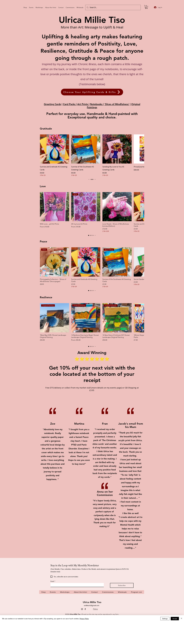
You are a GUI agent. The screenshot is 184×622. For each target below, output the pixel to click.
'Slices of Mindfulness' (116, 104)
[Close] (181, 618)
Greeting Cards (52, 104)
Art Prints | (83, 104)
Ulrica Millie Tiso (92, 602)
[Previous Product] (43, 149)
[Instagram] (82, 609)
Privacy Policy (84, 619)
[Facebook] (85, 609)
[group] (92, 155)
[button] (146, 7)
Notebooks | (97, 104)
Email (52, 581)
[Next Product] (141, 149)
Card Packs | (70, 104)
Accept (174, 619)
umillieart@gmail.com (91, 605)
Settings (165, 619)
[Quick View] (54, 149)
